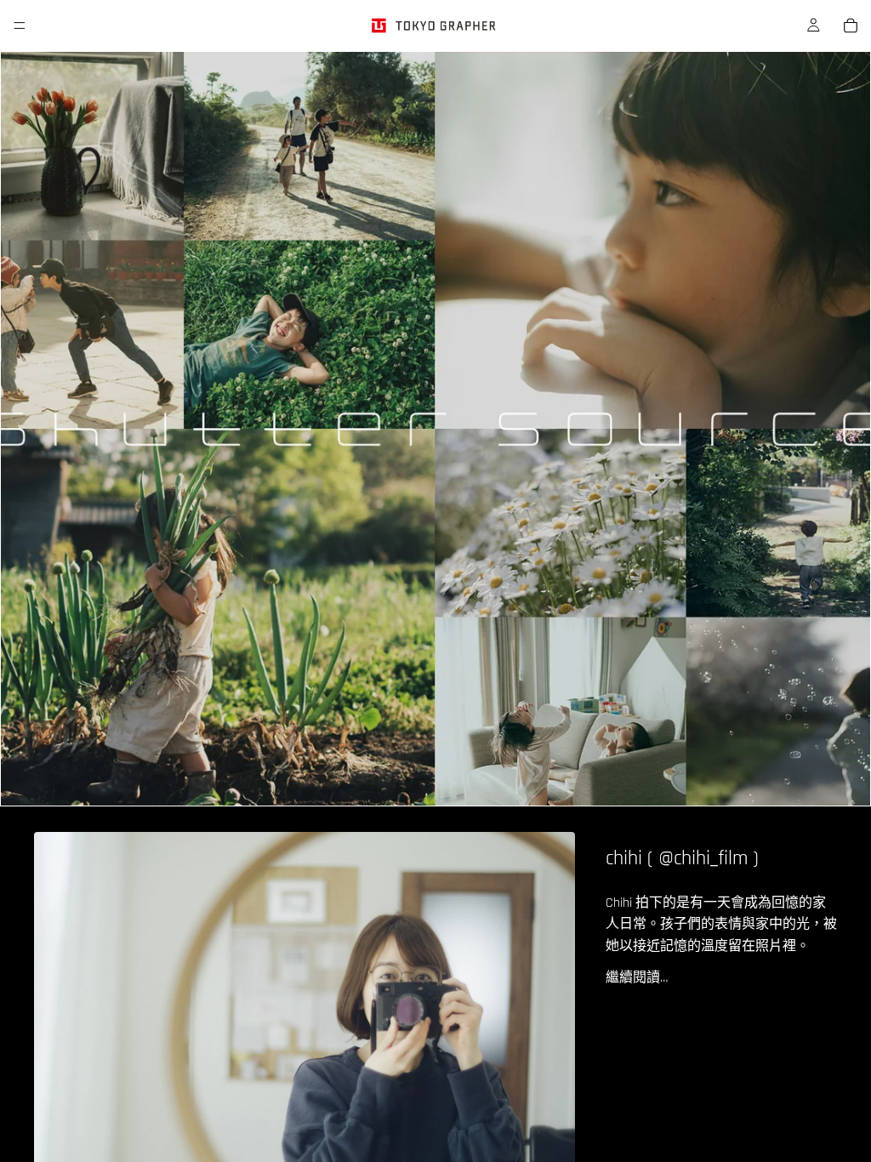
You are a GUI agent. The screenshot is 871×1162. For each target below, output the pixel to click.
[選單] (19, 25)
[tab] (24, 428)
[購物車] (850, 25)
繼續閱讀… (637, 978)
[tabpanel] (435, 428)
